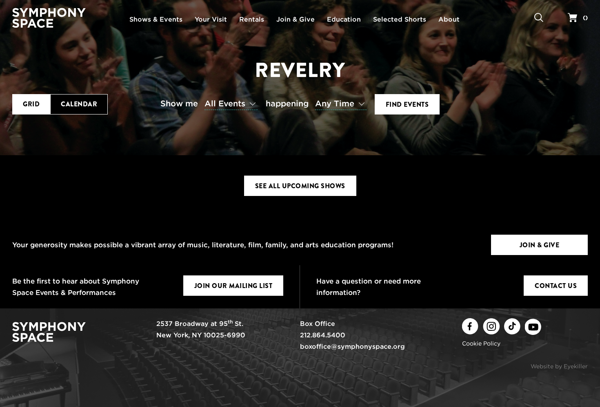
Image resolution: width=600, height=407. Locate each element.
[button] (211, 104)
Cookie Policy (481, 343)
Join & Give (540, 245)
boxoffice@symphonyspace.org (352, 346)
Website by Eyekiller (559, 366)
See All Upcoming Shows (300, 186)
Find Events (407, 104)
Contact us (556, 285)
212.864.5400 (322, 335)
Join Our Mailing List (233, 285)
